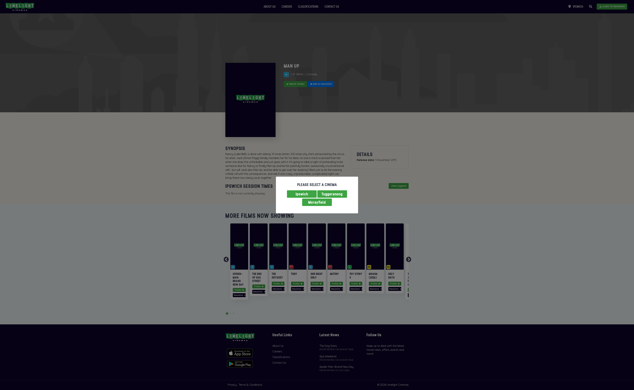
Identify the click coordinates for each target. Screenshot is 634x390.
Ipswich (302, 194)
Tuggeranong (332, 194)
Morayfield (317, 202)
